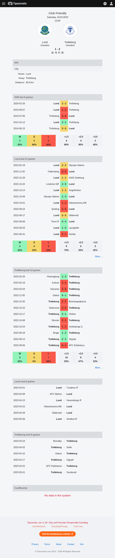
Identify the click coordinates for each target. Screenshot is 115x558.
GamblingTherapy (59, 526)
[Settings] (105, 3)
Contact (70, 544)
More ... (98, 256)
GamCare (78, 526)
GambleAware (38, 526)
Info (81, 544)
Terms (47, 544)
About (58, 544)
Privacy (35, 544)
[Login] (111, 3)
